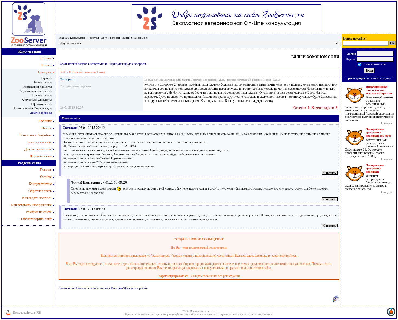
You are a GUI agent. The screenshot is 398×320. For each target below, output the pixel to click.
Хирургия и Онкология (37, 99)
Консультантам (40, 184)
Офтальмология (41, 104)
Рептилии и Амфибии (35, 135)
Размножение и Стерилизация (32, 108)
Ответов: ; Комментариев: (315, 108)
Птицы (46, 128)
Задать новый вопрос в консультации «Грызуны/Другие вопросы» (103, 64)
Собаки (46, 58)
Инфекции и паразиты (37, 86)
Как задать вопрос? (37, 198)
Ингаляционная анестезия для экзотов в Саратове (379, 90)
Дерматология (42, 82)
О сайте (46, 177)
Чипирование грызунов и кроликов (375, 168)
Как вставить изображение (31, 205)
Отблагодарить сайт (36, 219)
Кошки (46, 65)
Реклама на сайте (39, 212)
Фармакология (41, 156)
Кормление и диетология (35, 91)
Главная (63, 37)
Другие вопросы (110, 37)
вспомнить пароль (379, 78)
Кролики (45, 121)
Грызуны (94, 37)
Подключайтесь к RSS (27, 312)
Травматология (42, 95)
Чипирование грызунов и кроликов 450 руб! (378, 132)
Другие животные (38, 149)
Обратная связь (40, 191)
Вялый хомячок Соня (135, 37)
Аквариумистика (39, 142)
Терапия (46, 78)
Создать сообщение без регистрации (215, 276)
